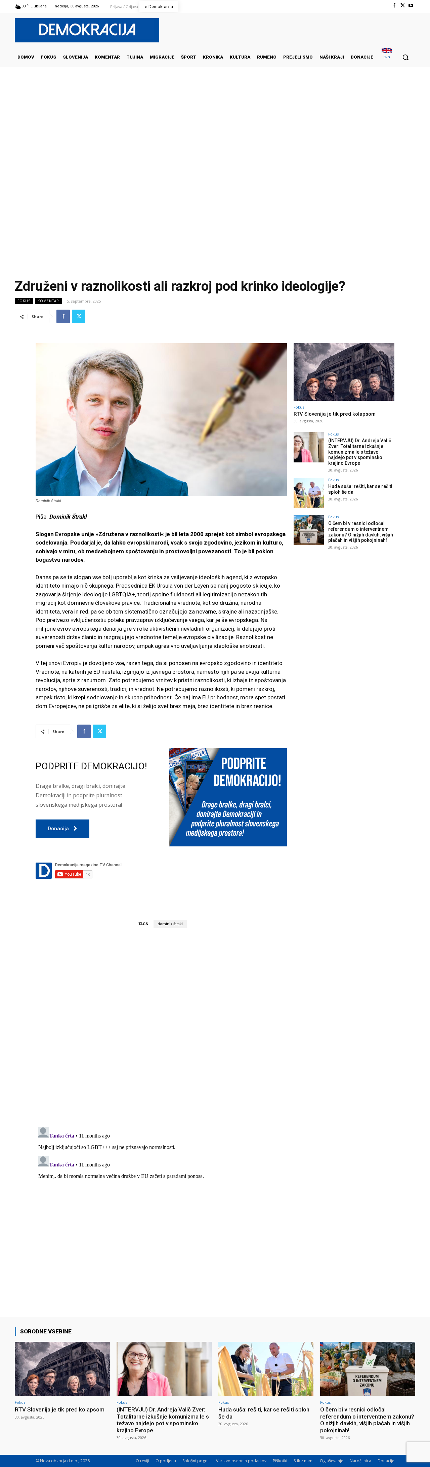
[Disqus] (161, 1027)
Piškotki (280, 1461)
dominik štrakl (170, 924)
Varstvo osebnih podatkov (241, 1461)
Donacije (386, 1461)
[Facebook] (394, 5)
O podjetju (166, 1461)
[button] (405, 57)
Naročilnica (360, 1461)
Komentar (48, 301)
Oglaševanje (331, 1461)
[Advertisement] (215, 134)
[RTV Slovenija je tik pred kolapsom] (344, 372)
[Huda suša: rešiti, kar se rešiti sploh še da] (309, 493)
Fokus (24, 301)
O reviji (142, 1461)
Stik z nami (303, 1461)
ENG (387, 57)
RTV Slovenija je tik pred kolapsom (335, 414)
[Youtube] (411, 5)
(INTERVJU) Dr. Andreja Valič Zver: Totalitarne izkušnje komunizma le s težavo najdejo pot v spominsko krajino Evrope (359, 452)
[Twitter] (402, 5)
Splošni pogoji (196, 1461)
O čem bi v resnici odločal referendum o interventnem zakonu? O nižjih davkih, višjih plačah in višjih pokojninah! (360, 532)
